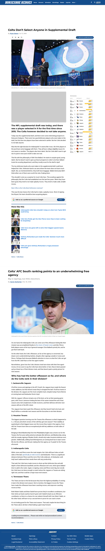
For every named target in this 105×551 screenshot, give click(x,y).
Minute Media (11, 546)
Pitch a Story (33, 539)
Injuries (68, 2)
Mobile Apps (89, 536)
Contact (54, 536)
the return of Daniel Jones (44, 345)
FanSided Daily (16, 539)
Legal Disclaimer (16, 542)
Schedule (48, 2)
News (35, 2)
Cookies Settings (72, 542)
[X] (94, 2)
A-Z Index (54, 542)
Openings (32, 536)
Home (13, 257)
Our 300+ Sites (72, 536)
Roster (62, 2)
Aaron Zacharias (16, 282)
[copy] (21, 37)
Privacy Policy (55, 539)
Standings (55, 2)
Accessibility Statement (37, 542)
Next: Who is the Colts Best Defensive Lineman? (27, 188)
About (13, 536)
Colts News (20, 257)
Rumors (41, 2)
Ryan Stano (14, 33)
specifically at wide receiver (31, 455)
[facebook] (91, 2)
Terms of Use (71, 539)
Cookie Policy (89, 539)
